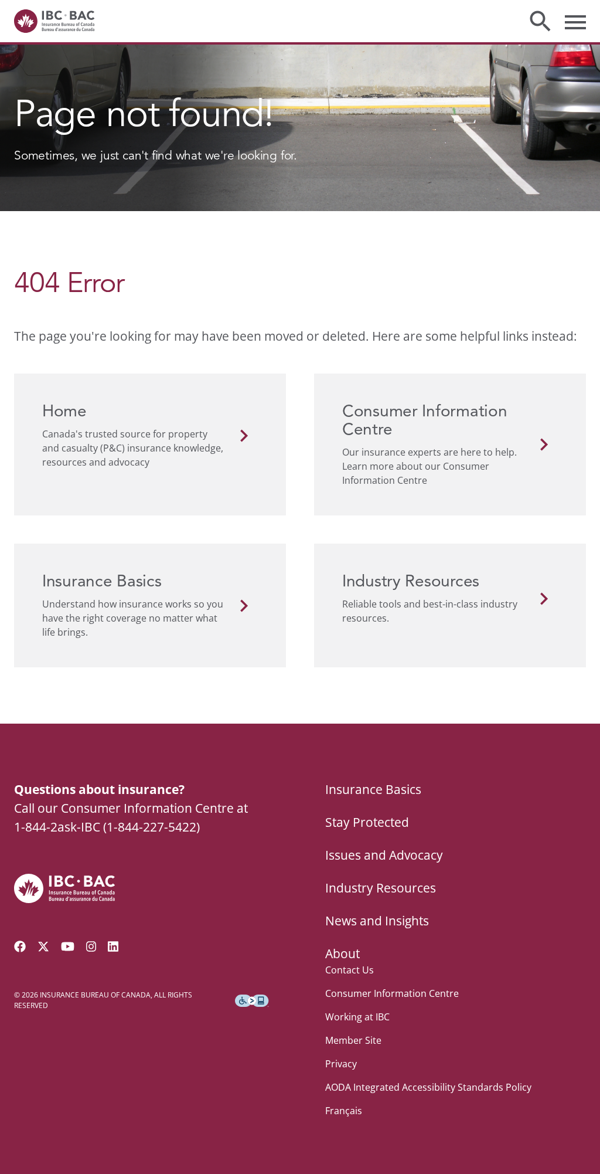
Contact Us (349, 969)
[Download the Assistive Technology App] (252, 1001)
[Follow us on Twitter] (43, 946)
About (342, 953)
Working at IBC (357, 1016)
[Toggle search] (540, 21)
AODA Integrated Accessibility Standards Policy (428, 1087)
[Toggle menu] (575, 21)
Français (343, 1110)
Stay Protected (367, 822)
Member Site (353, 1040)
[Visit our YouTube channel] (67, 946)
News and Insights (377, 920)
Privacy (341, 1063)
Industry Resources (380, 888)
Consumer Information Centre (392, 993)
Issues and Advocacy (384, 855)
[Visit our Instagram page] (91, 946)
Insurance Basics (373, 789)
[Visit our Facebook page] (20, 946)
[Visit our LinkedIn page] (113, 946)
